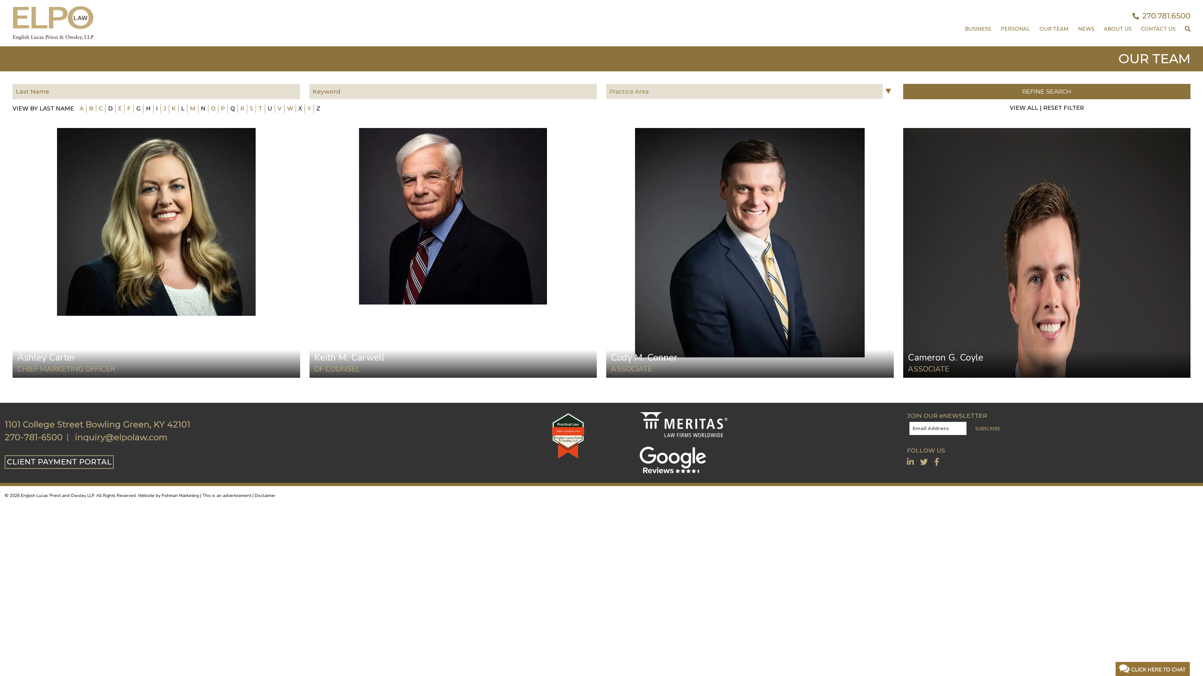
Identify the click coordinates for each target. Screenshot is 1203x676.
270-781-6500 (34, 437)
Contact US (1158, 29)
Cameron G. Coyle (945, 357)
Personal (1015, 29)
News (1086, 29)
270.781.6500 (1166, 16)
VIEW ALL (1024, 108)
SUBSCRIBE (987, 428)
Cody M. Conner (644, 357)
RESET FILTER (1063, 108)
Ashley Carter (46, 357)
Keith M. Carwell (349, 357)
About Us (1118, 29)
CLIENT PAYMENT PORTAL (59, 461)
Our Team (1054, 29)
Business (978, 29)
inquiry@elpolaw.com (121, 437)
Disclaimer (265, 496)
